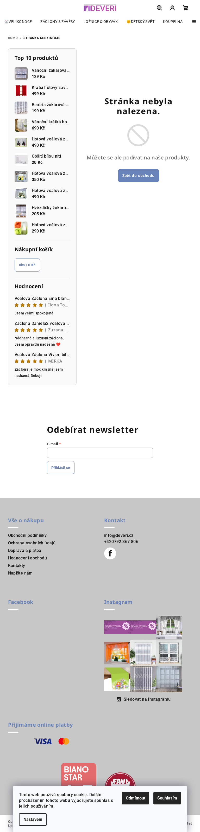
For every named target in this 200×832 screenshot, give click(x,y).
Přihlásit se (60, 468)
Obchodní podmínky (27, 535)
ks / (27, 265)
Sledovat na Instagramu (147, 699)
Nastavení (32, 819)
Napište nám (20, 573)
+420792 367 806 (121, 541)
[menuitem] (18, 22)
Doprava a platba (24, 550)
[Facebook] (110, 553)
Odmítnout (135, 798)
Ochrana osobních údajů (32, 542)
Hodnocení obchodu (27, 558)
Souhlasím (167, 798)
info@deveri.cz (119, 535)
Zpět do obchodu (138, 175)
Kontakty (16, 565)
